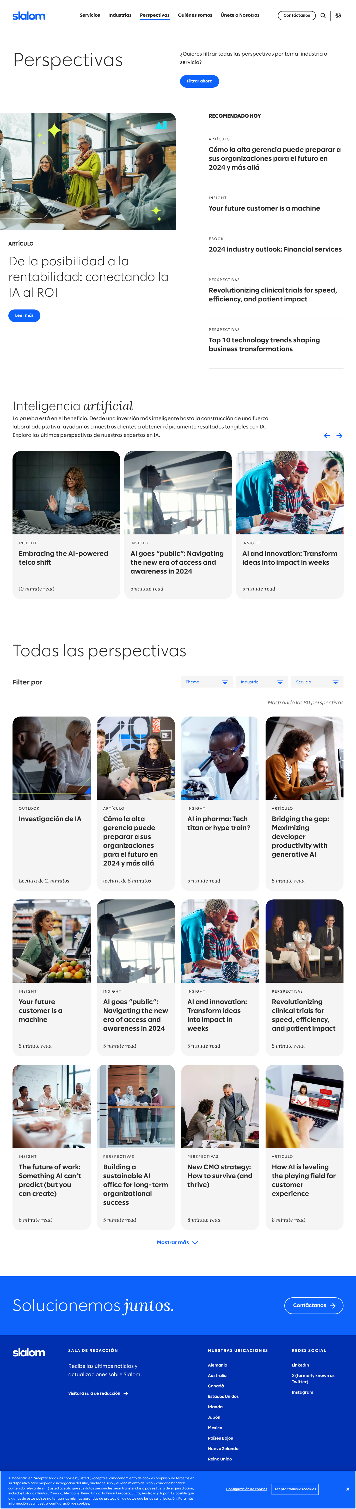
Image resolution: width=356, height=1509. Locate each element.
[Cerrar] (347, 1489)
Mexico (215, 1428)
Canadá (216, 1386)
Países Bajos (220, 1438)
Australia (217, 1376)
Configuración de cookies (246, 1489)
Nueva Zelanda (223, 1449)
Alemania (217, 1365)
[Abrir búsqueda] (323, 15)
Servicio (303, 682)
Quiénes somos (195, 15)
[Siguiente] (339, 435)
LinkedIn (300, 1365)
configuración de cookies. (69, 1503)
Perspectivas (155, 15)
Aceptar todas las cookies (295, 1489)
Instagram (302, 1392)
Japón (214, 1417)
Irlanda (215, 1407)
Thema (192, 682)
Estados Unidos (223, 1397)
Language (338, 15)
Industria (250, 682)
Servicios (90, 15)
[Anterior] (327, 435)
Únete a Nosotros (240, 15)
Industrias (120, 15)
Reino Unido (220, 1459)
